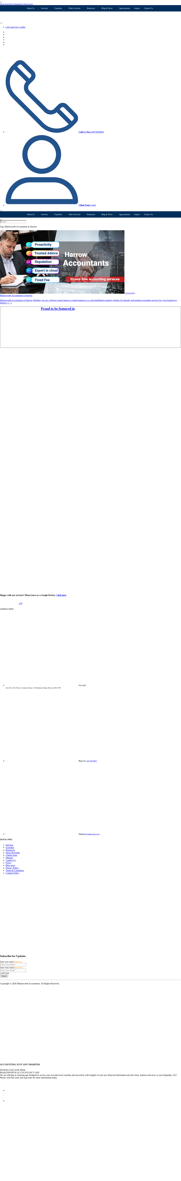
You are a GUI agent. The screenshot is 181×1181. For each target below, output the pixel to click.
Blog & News (107, 8)
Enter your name (11, 962)
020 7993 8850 (92, 761)
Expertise (58, 8)
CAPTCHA (4, 973)
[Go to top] (36, 1059)
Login (87, 205)
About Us (31, 8)
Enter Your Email (11, 967)
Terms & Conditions (15, 870)
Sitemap (9, 858)
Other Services (74, 8)
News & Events (13, 852)
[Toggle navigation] (1, 210)
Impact (137, 8)
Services (44, 8)
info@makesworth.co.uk (91, 834)
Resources (91, 8)
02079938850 (91, 132)
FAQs (8, 863)
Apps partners (124, 8)
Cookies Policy (12, 873)
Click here (61, 595)
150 (20, 603)
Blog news (10, 865)
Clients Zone (11, 855)
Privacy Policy (12, 868)
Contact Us (148, 8)
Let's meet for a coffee (15, 27)
